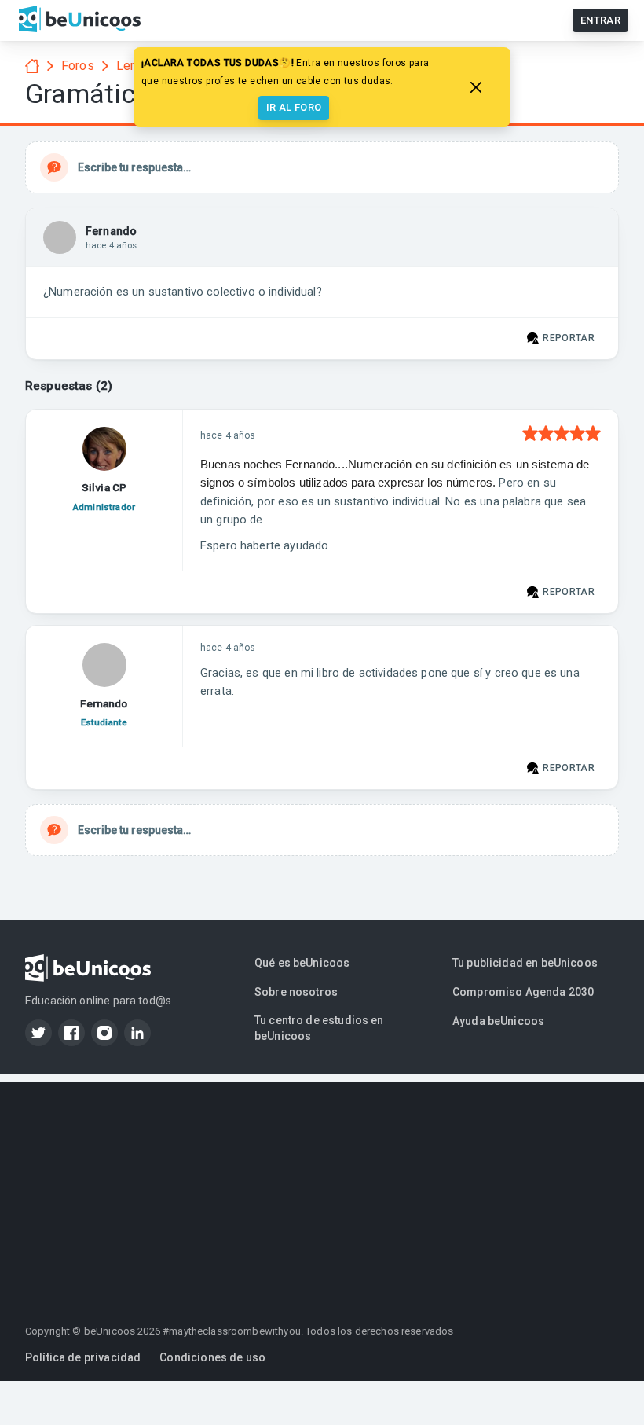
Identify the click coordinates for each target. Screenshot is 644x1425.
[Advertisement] (322, 1192)
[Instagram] (104, 1032)
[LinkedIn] (137, 1032)
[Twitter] (38, 1032)
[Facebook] (71, 1032)
